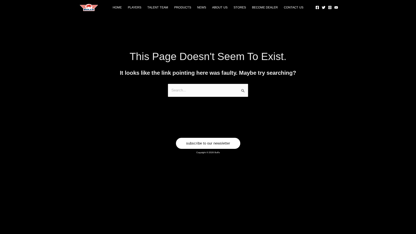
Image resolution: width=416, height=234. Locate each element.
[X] (323, 7)
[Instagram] (330, 7)
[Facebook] (317, 7)
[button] (208, 143)
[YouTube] (336, 7)
